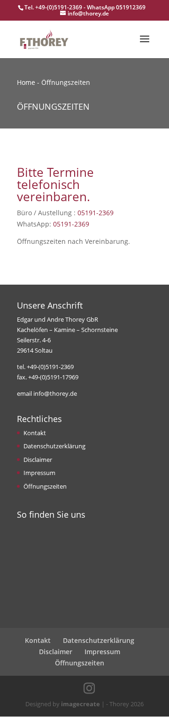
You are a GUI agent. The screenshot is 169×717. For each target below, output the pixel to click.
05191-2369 (95, 212)
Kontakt (34, 433)
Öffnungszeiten (45, 486)
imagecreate (80, 704)
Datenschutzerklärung (54, 446)
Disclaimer (37, 459)
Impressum (39, 472)
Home (26, 82)
